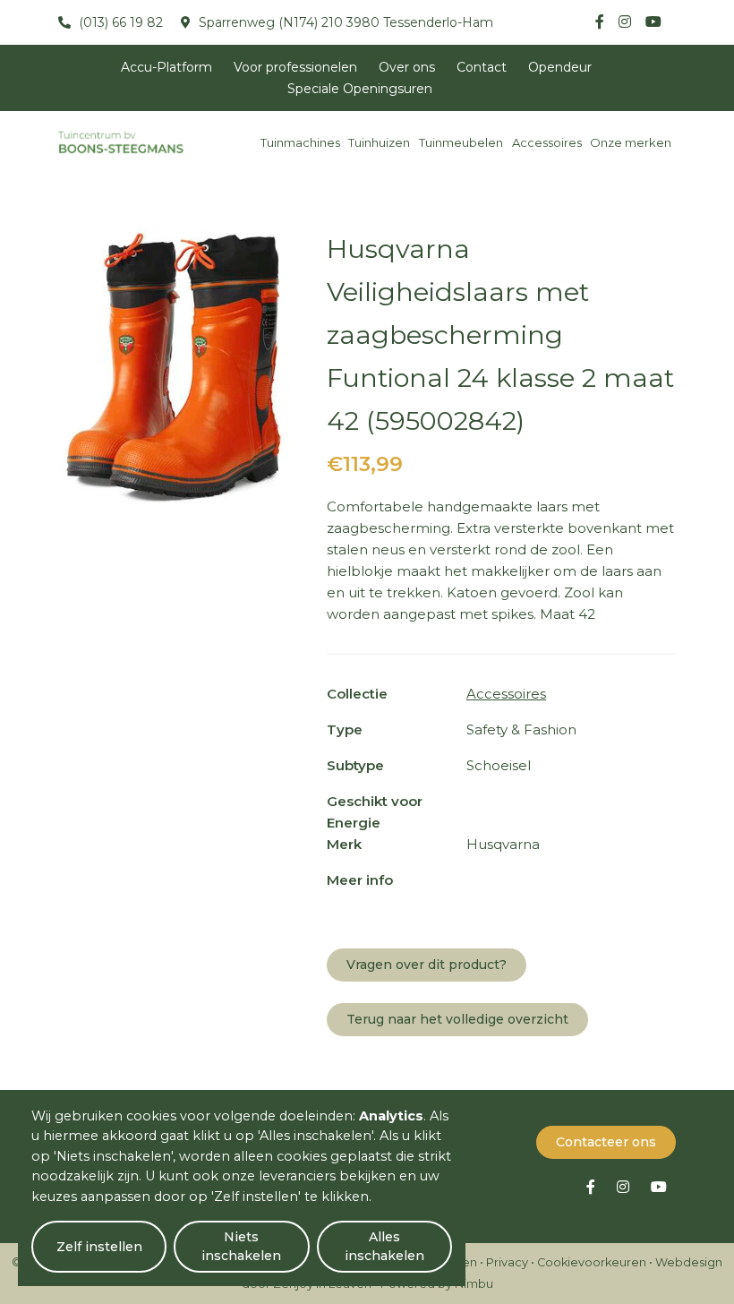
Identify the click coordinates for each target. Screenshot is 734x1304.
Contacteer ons (606, 1142)
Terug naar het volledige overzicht (457, 1019)
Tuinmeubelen (461, 142)
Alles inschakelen (384, 1246)
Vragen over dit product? (426, 965)
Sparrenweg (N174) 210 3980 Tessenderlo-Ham (344, 22)
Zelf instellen (99, 1247)
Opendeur (560, 67)
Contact (482, 67)
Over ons (407, 67)
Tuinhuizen (379, 142)
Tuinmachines (300, 142)
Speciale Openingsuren (359, 89)
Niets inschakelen (241, 1246)
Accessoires (547, 142)
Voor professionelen (295, 67)
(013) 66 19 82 (119, 22)
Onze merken (630, 142)
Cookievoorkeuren (591, 1262)
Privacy (507, 1262)
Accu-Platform (166, 67)
